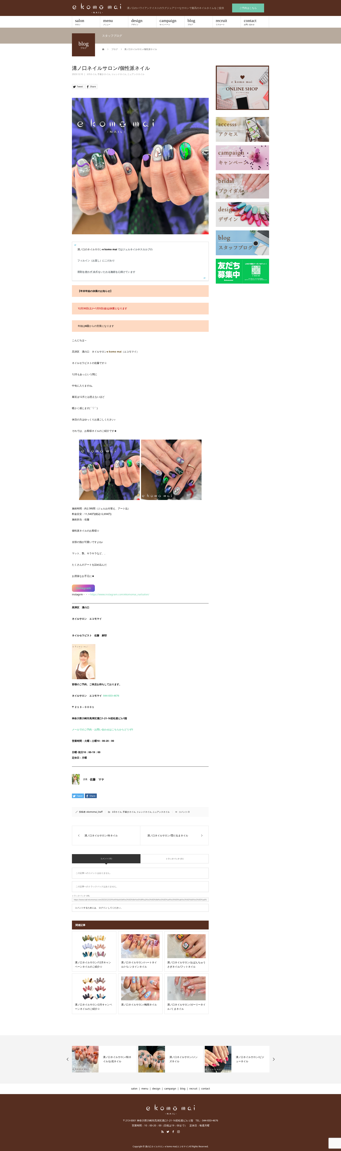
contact (250, 22)
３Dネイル (91, 74)
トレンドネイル (118, 74)
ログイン (103, 907)
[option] (104, 1059)
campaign (167, 22)
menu (108, 22)
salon (79, 22)
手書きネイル (104, 74)
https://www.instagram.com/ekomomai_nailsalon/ (119, 594)
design (136, 22)
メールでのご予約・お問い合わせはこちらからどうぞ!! (102, 729)
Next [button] (273, 1059)
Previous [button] (67, 1059)
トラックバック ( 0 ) (174, 858)
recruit (221, 22)
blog (191, 22)
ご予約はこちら (248, 8)
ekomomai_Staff (94, 811)
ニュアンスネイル (135, 74)
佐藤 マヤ (97, 779)
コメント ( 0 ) (106, 858)
